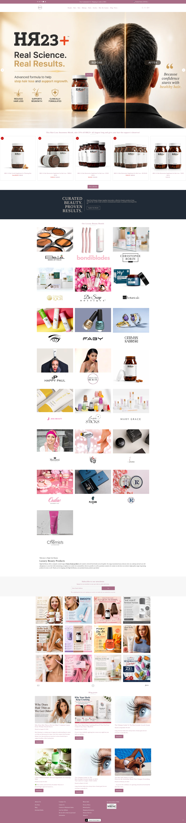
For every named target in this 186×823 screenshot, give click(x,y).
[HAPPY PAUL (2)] (55, 366)
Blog (36, 807)
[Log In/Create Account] (145, 7)
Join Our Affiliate (63, 810)
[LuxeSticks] (93, 407)
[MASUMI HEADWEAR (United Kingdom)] (55, 445)
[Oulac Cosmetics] (55, 488)
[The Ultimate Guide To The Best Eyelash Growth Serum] (133, 709)
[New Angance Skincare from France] (131, 447)
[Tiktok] (45, 2)
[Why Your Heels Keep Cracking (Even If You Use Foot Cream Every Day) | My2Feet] (93, 709)
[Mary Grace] (131, 407)
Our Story (37, 805)
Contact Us (62, 805)
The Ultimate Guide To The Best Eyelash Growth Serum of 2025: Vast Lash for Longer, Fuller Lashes (86, 779)
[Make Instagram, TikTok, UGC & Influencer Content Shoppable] (147, 685)
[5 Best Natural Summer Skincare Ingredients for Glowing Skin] (53, 762)
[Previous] (2, 70)
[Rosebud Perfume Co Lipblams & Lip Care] (131, 488)
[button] (49, 610)
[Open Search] (142, 7)
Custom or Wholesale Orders (66, 807)
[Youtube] (43, 2)
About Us (85, 815)
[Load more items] (93, 685)
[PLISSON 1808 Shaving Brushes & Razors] (93, 488)
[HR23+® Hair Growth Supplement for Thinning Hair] (18, 154)
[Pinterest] (41, 2)
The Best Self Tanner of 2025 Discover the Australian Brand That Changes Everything (132, 778)
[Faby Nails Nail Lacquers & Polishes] (93, 326)
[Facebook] (37, 2)
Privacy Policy (86, 805)
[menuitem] (70, 7)
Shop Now (89, 74)
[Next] (183, 70)
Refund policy (86, 807)
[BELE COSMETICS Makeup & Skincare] (55, 245)
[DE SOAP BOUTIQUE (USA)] (93, 286)
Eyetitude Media (39, 810)
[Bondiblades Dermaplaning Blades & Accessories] (93, 245)
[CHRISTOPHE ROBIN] (131, 245)
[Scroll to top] (183, 820)
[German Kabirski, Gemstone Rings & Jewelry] (131, 326)
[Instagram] (39, 2)
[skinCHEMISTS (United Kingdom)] (55, 528)
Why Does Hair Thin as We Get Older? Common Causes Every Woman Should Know (52, 725)
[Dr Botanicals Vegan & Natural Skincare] (131, 284)
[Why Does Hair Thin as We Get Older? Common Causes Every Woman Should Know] (53, 709)
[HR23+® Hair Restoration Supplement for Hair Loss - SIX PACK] (130, 154)
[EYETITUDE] (55, 326)
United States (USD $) (141, 1)
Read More (39, 742)
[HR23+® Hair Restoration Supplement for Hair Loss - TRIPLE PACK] (55, 154)
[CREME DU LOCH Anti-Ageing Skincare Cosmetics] (55, 286)
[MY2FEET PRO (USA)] (93, 447)
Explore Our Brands (93, 208)
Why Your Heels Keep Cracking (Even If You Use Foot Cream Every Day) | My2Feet (92, 725)
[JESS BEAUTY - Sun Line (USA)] (55, 405)
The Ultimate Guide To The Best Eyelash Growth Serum (132, 725)
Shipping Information (88, 810)
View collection (93, 186)
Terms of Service (87, 812)
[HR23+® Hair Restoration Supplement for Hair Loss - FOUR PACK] (93, 154)
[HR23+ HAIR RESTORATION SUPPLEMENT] (131, 366)
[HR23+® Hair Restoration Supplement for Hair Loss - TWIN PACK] (168, 154)
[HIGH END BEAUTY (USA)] (93, 366)
